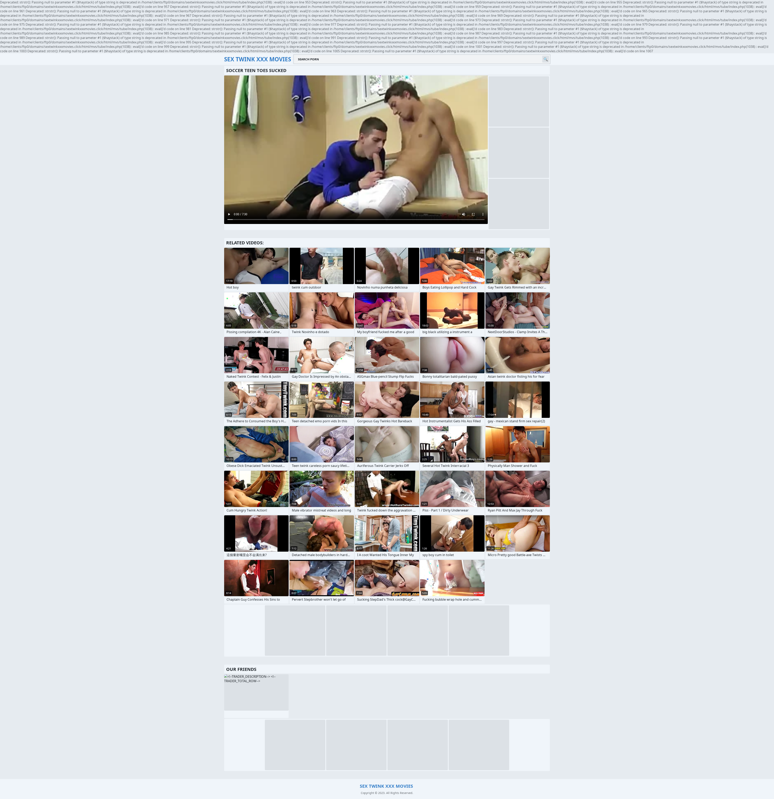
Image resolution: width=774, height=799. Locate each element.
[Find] (545, 59)
